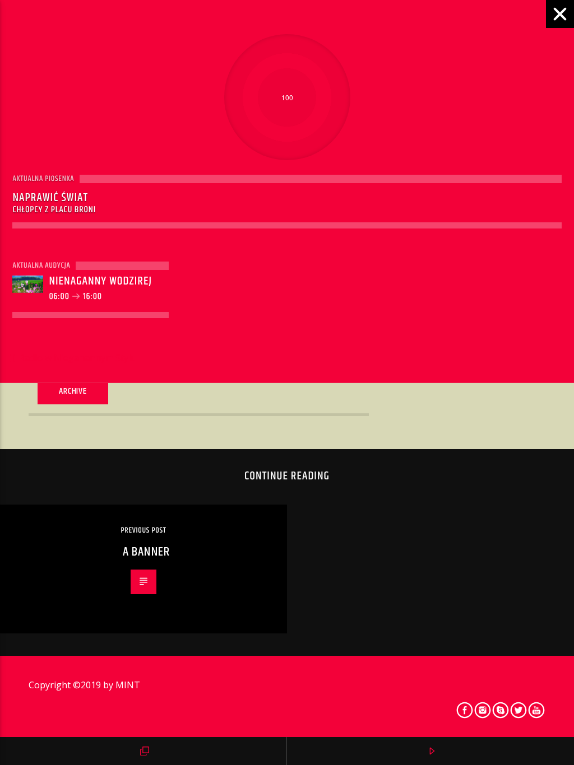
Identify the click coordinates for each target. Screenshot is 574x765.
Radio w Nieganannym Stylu (76, 358)
